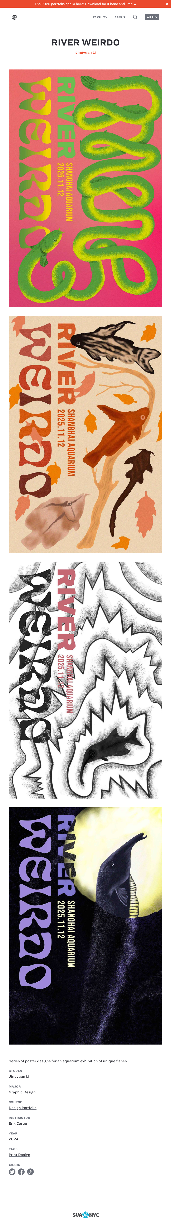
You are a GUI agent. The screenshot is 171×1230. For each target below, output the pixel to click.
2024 (13, 1139)
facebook (21, 1171)
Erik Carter (18, 1123)
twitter (12, 1171)
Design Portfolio (22, 1108)
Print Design (19, 1155)
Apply (152, 17)
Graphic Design (22, 1092)
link (30, 1171)
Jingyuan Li (85, 52)
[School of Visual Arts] (85, 1214)
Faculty (100, 17)
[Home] (14, 18)
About (120, 17)
